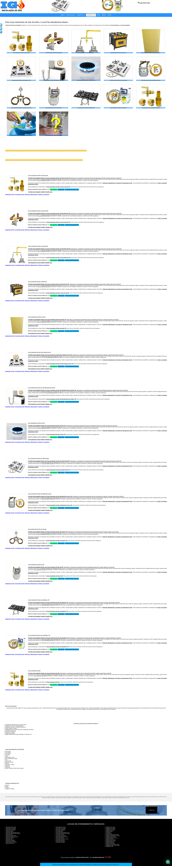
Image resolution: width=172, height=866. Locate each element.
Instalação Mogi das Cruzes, (112, 837)
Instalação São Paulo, (110, 841)
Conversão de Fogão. (60, 842)
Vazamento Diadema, (10, 840)
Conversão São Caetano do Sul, (62, 832)
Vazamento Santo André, (11, 835)
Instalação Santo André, (111, 836)
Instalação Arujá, (109, 831)
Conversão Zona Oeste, (61, 828)
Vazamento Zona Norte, (11, 829)
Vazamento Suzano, (10, 837)
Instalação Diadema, (110, 842)
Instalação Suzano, (110, 838)
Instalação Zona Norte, (110, 829)
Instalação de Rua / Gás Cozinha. (113, 845)
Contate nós (151, 810)
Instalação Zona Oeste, (110, 828)
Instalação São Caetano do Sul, (112, 834)
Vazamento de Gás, (10, 843)
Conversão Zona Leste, (61, 827)
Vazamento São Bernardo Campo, (13, 833)
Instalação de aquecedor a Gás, (112, 844)
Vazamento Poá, (9, 834)
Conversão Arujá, (59, 831)
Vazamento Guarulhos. (11, 841)
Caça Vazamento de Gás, (11, 842)
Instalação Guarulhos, (110, 843)
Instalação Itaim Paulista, (111, 840)
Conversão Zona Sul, (60, 830)
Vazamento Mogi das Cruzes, (12, 836)
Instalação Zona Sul (110, 830)
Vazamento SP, (9, 838)
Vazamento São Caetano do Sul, (13, 832)
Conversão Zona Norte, (61, 829)
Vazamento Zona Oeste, (11, 828)
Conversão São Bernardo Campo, (63, 833)
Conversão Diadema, (60, 840)
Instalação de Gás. (110, 846)
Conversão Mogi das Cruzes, (62, 836)
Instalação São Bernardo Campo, (113, 835)
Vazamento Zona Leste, (11, 827)
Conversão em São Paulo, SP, (62, 838)
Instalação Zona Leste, (110, 827)
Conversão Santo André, (61, 835)
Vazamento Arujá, (9, 831)
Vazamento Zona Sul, (10, 830)
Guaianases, (108, 832)
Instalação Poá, (109, 833)
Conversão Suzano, (60, 837)
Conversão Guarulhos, (60, 841)
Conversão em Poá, (60, 834)
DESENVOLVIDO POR (98, 857)
